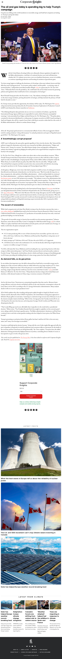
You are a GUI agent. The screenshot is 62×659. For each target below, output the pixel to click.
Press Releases (43, 319)
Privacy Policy (14, 321)
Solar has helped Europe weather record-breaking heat (23, 256)
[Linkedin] (31, 79)
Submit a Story (25, 319)
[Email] (36, 79)
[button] (31, 329)
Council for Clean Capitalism (29, 321)
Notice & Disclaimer (45, 321)
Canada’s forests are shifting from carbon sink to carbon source (31, 286)
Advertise (34, 319)
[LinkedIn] (30, 316)
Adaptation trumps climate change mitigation (17, 286)
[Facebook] (25, 79)
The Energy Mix (25, 7)
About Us (15, 319)
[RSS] (35, 316)
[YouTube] (32, 316)
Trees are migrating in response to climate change (54, 286)
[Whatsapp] (34, 79)
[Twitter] (28, 79)
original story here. (14, 9)
